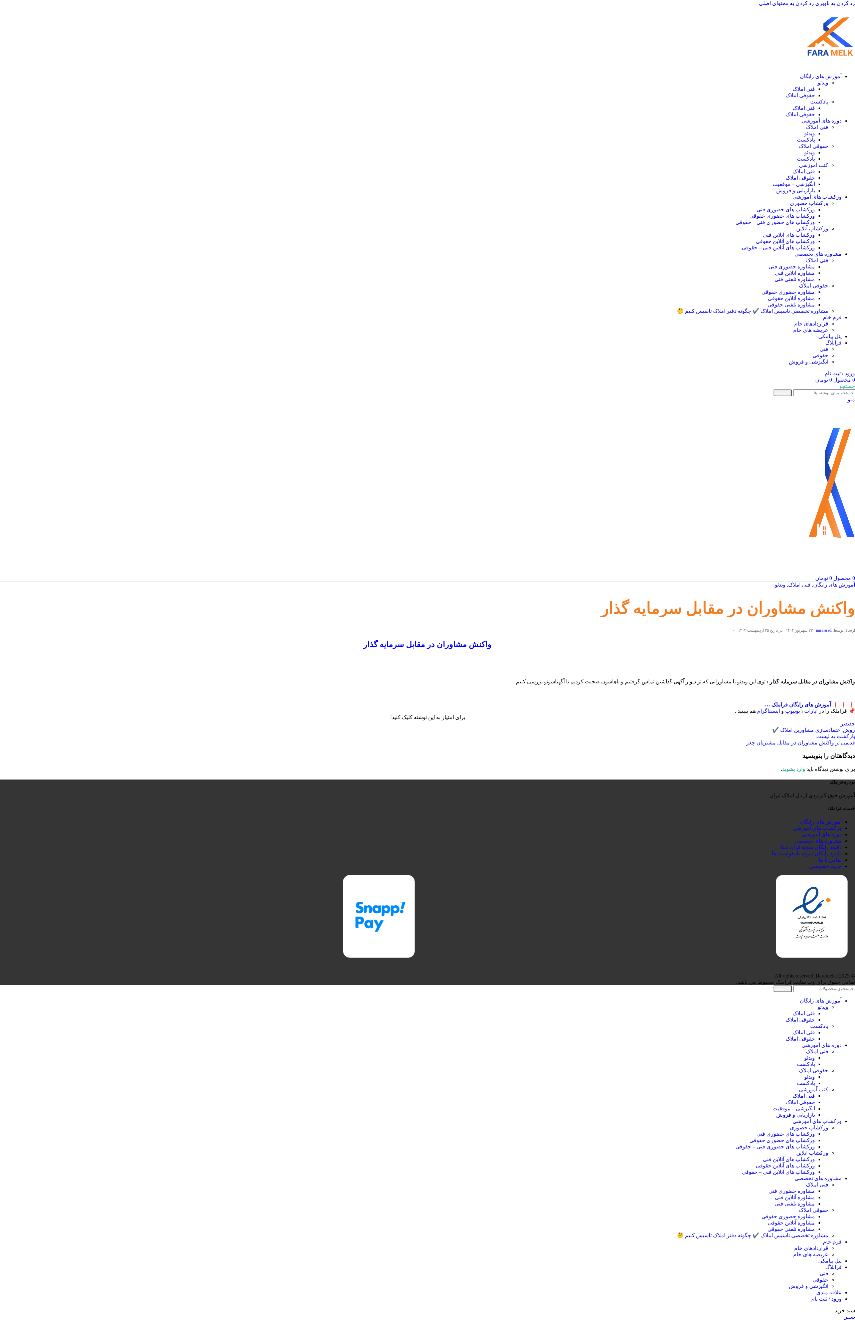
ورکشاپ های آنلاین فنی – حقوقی (778, 247)
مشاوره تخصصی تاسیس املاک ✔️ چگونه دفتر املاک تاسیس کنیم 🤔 (752, 311)
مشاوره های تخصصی (818, 841)
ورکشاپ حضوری (809, 203)
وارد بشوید (793, 769)
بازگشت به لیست (835, 736)
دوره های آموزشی (822, 834)
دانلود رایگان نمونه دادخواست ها (807, 853)
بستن (849, 1317)
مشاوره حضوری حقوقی (788, 292)
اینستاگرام (768, 711)
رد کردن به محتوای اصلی (786, 3)
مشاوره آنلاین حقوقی (791, 298)
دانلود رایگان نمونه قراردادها (811, 847)
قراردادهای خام (811, 323)
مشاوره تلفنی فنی (795, 279)
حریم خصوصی (825, 866)
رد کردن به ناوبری (834, 3)
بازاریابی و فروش (795, 190)
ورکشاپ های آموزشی (817, 828)
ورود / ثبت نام (826, 1299)
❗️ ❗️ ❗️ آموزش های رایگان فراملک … (810, 704)
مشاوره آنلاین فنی (795, 273)
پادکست (819, 101)
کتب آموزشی (813, 165)
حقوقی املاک (800, 95)
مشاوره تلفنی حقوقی (791, 304)
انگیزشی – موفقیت (794, 184)
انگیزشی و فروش (808, 362)
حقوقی (820, 355)
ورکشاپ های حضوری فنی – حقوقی (775, 222)
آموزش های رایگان (834, 585)
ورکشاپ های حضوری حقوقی (782, 216)
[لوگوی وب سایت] (830, 64)
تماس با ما (830, 860)
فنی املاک (804, 89)
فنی (824, 349)
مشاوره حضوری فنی (791, 266)
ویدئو (823, 82)
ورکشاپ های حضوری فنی (785, 209)
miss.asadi (824, 630)
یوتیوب (792, 711)
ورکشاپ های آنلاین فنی (789, 235)
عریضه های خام (810, 330)
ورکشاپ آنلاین (812, 228)
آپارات (811, 711)
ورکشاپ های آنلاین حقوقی (785, 241)
